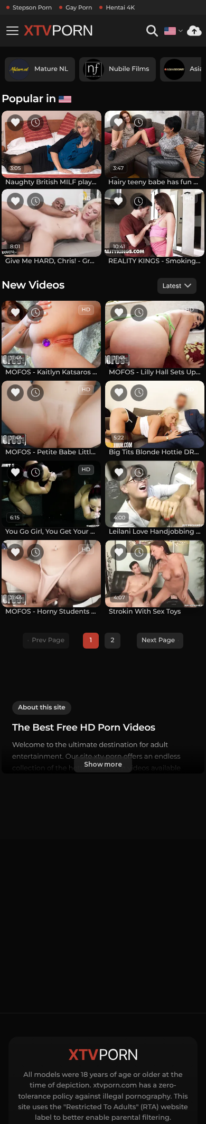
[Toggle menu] (12, 31)
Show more (103, 764)
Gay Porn (78, 7)
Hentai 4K (120, 7)
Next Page (158, 640)
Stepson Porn (32, 7)
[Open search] (152, 31)
